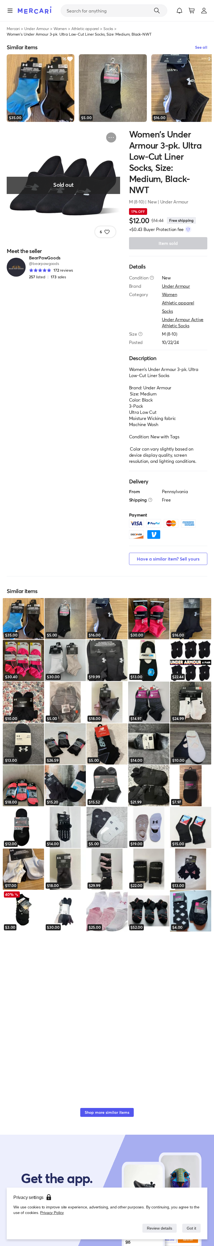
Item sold (168, 243)
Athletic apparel (85, 28)
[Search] (156, 10)
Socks (108, 28)
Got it (191, 1228)
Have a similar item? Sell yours (168, 559)
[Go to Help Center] (152, 278)
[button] (179, 10)
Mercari (13, 28)
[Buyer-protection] (188, 229)
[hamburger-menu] (10, 10)
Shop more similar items (107, 1112)
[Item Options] (111, 137)
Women (60, 28)
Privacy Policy (51, 1212)
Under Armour (36, 28)
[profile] (204, 10)
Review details (158, 1228)
